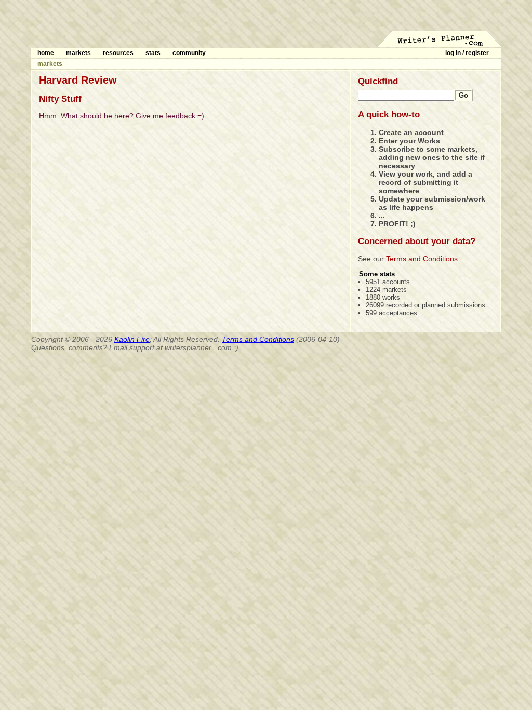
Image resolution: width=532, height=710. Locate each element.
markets (78, 53)
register (477, 53)
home (45, 53)
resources (118, 53)
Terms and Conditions (422, 258)
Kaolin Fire (132, 339)
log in (453, 53)
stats (153, 53)
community (189, 53)
